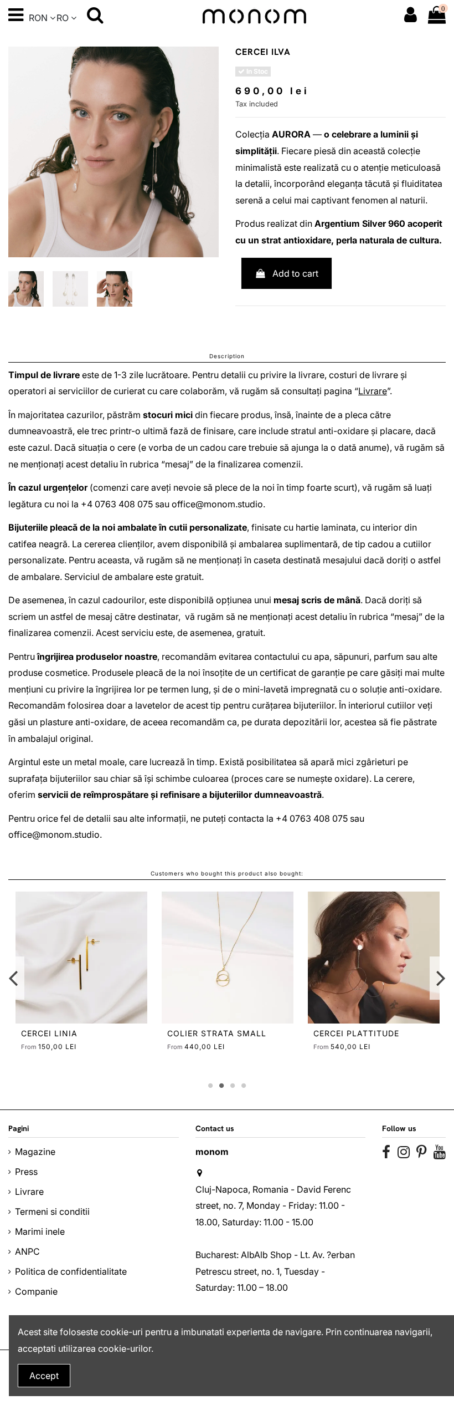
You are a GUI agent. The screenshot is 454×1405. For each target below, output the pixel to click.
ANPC (27, 1251)
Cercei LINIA (49, 1033)
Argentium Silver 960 (359, 223)
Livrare (372, 390)
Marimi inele (40, 1231)
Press (26, 1171)
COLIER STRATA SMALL (216, 1033)
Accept (44, 1375)
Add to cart (295, 273)
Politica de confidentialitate (71, 1271)
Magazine (35, 1151)
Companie (36, 1291)
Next (440, 978)
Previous (13, 978)
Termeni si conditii (52, 1211)
